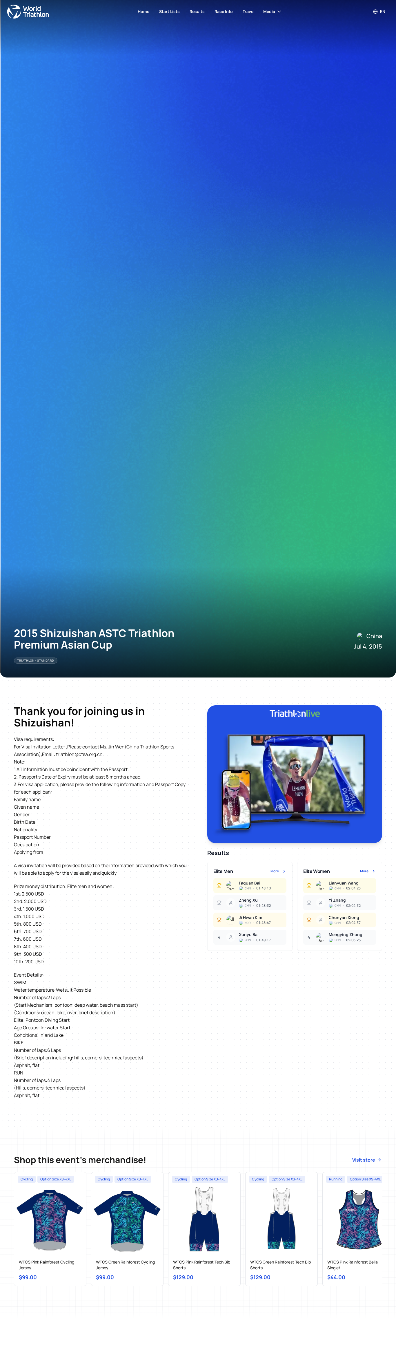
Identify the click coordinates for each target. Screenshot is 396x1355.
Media (269, 11)
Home (143, 11)
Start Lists (169, 11)
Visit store (363, 1160)
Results (197, 11)
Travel (249, 11)
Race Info (224, 11)
